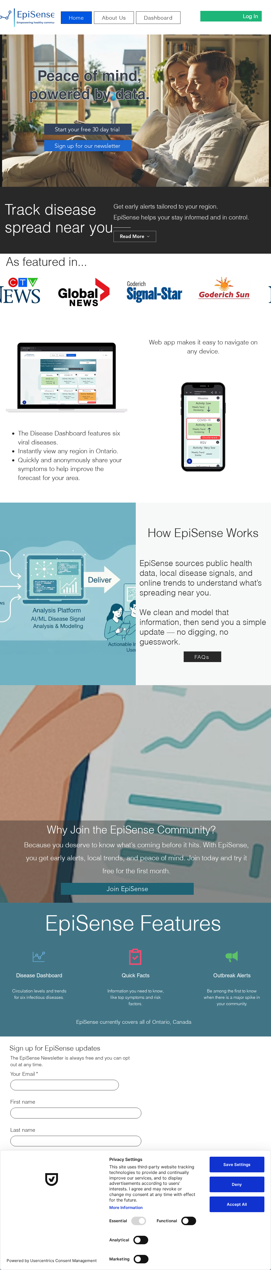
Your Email (24, 1073)
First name (22, 1101)
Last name (22, 1129)
